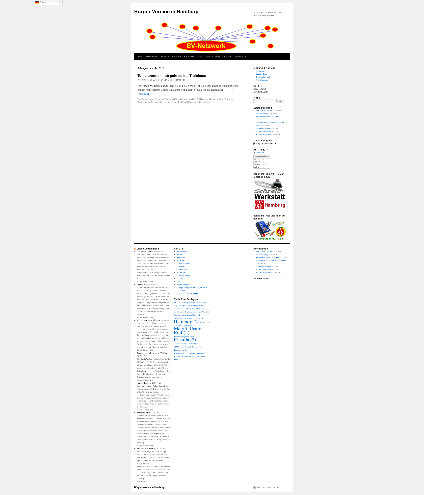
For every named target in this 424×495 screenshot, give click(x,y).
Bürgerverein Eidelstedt (197, 309)
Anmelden (260, 70)
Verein (177, 356)
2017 (195, 99)
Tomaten (229, 99)
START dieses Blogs (182, 347)
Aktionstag (203, 99)
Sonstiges (169, 99)
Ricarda (185, 339)
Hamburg (213, 99)
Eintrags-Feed (261, 73)
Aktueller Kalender (260, 91)
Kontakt (228, 56)
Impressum (240, 56)
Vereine (182, 266)
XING (177, 359)
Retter (221, 99)
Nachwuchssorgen (263, 128)
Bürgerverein (199, 305)
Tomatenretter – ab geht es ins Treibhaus (171, 75)
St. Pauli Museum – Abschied (268, 116)
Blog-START (186, 305)
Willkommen (152, 56)
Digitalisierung (262, 113)
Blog (177, 305)
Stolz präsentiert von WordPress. (270, 487)
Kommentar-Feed (263, 76)
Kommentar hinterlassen (199, 102)
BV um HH (189, 56)
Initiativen (183, 269)
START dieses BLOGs (265, 134)
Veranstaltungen (213, 56)
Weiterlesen (145, 93)
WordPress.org (262, 79)
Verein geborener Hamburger (194, 356)
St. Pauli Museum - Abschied (185, 343)
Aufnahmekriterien (263, 131)
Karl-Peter (205, 322)
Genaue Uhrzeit (259, 88)
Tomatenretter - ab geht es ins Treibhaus (169, 102)
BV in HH (176, 56)
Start (140, 56)
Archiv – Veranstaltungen (189, 293)
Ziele (200, 56)
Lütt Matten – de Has (264, 110)
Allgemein (159, 99)
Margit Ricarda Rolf (176, 79)
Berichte (165, 56)
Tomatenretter (143, 102)
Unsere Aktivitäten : (148, 248)
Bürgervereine (184, 263)
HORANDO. (258, 152)
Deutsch (44, 2)
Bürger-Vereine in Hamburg (166, 11)
